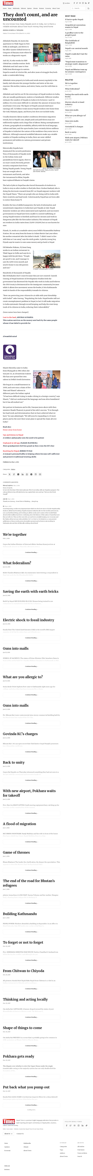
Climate (35, 8)
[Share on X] (9, 474)
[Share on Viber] (36, 474)
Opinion (29, 8)
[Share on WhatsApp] (27, 474)
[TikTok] (88, 3)
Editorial (23, 8)
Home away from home (12, 430)
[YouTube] (80, 3)
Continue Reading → (31, 552)
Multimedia (16, 8)
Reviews (41, 8)
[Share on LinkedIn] (22, 474)
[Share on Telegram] (31, 474)
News (9, 8)
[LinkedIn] (85, 3)
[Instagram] (83, 3)
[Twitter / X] (77, 3)
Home (5, 8)
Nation (13, 469)
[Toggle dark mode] (88, 8)
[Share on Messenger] (18, 474)
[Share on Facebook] (14, 474)
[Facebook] (74, 3)
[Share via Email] (40, 474)
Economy (48, 8)
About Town (56, 8)
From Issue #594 (19, 33)
